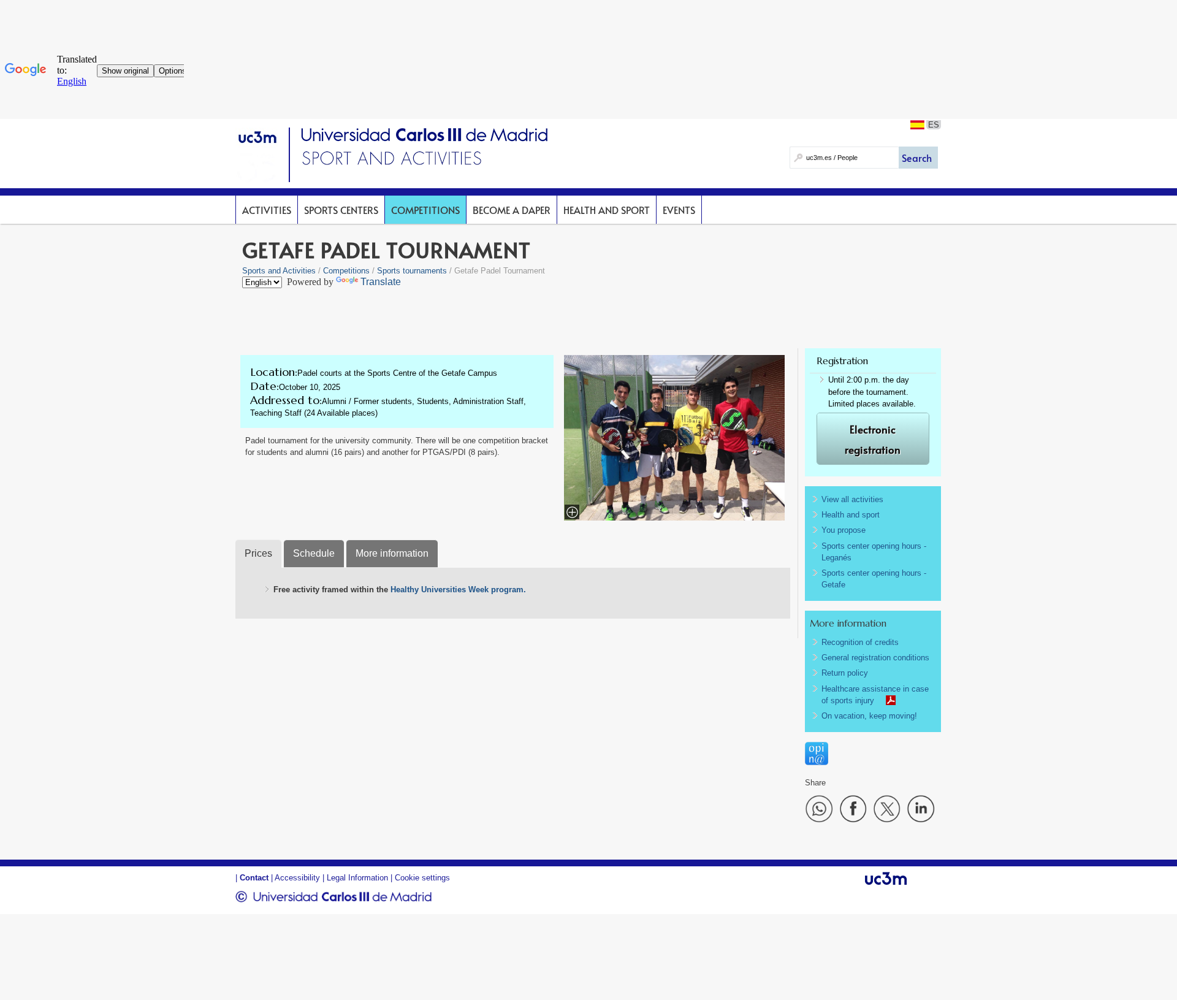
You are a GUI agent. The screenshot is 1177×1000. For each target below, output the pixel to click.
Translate (380, 282)
